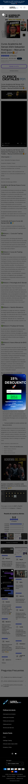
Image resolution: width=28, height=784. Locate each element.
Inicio (4, 737)
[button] (3, 7)
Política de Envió (7, 724)
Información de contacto (15, 780)
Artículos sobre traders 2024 (10, 743)
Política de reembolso (11, 776)
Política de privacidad (21, 776)
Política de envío (20, 778)
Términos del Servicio (8, 727)
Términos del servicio (10, 778)
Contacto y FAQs (7, 747)
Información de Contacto (9, 714)
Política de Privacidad (8, 717)
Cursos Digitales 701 (13, 774)
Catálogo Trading (7, 740)
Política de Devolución (8, 721)
